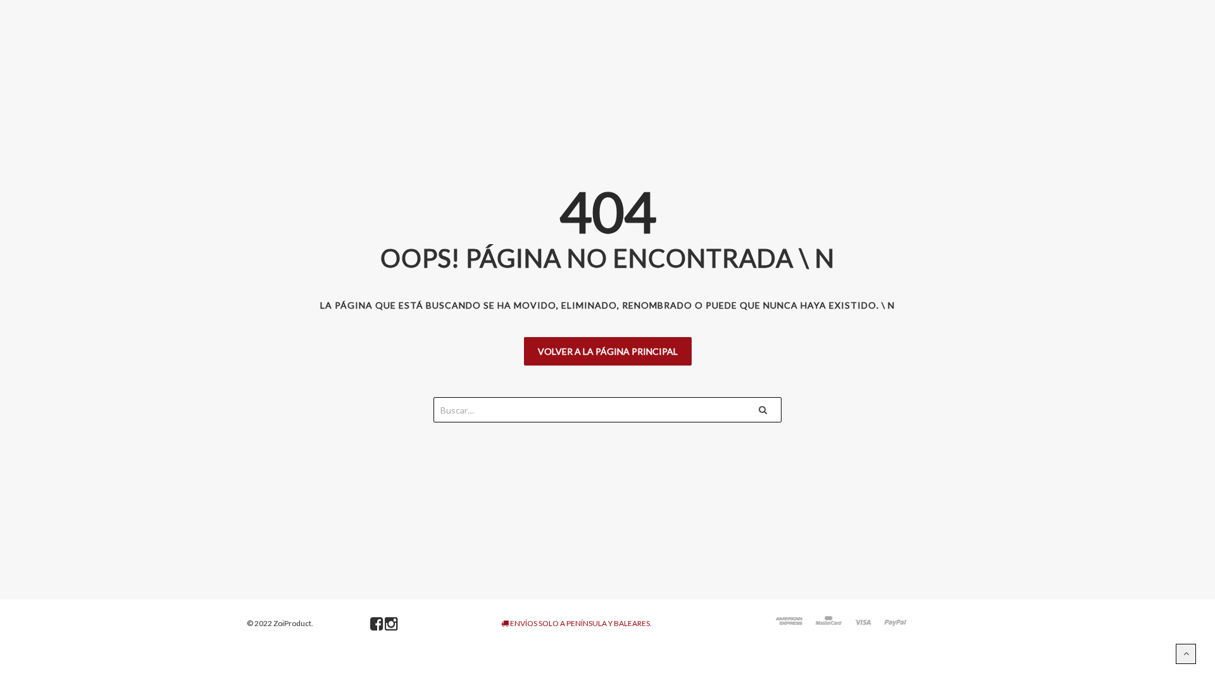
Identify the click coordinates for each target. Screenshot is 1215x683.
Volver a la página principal (608, 351)
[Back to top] (1186, 654)
